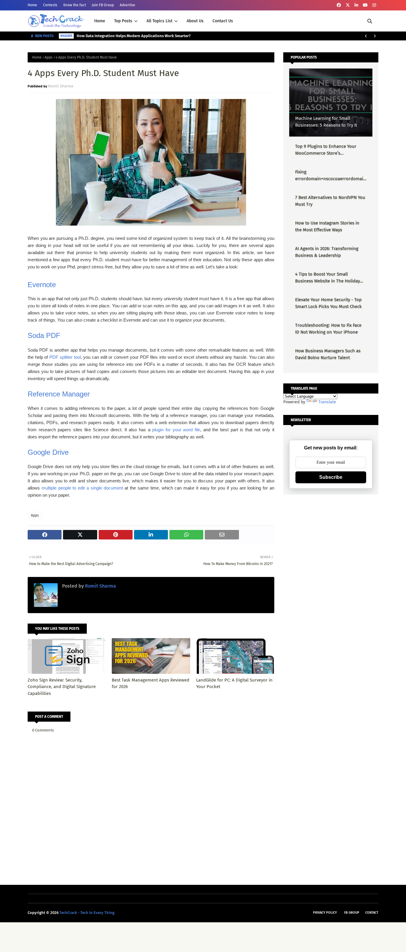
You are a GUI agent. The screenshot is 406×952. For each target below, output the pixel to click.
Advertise (127, 5)
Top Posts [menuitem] (123, 20)
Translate (327, 402)
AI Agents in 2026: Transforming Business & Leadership (326, 252)
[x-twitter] (347, 5)
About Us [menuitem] (195, 20)
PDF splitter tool (65, 357)
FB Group (351, 913)
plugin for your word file (176, 429)
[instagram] (374, 5)
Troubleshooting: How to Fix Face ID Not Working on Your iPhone (328, 328)
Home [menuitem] (99, 20)
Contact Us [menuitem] (223, 20)
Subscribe (330, 477)
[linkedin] (356, 5)
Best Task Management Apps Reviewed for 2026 (150, 683)
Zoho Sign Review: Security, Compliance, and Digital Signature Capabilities (62, 686)
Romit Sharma (60, 86)
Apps (49, 57)
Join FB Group (103, 5)
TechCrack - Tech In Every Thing (86, 912)
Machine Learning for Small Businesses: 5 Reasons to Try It (326, 122)
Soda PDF (44, 335)
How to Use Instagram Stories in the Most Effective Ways (327, 226)
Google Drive (48, 452)
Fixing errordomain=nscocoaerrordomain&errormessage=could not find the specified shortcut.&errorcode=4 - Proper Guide (330, 175)
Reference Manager (59, 394)
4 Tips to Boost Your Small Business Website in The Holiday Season (327, 277)
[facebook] (338, 5)
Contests (50, 5)
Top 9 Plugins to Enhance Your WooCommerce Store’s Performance (325, 150)
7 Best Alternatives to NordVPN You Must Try (330, 201)
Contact (371, 913)
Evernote (42, 285)
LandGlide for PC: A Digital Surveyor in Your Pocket (234, 683)
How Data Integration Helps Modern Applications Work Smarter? (134, 36)
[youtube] (365, 5)
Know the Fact (74, 5)
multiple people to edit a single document (82, 487)
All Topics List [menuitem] (159, 20)
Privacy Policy (325, 913)
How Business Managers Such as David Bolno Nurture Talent (328, 354)
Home (32, 5)
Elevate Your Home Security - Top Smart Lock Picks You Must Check (328, 303)
